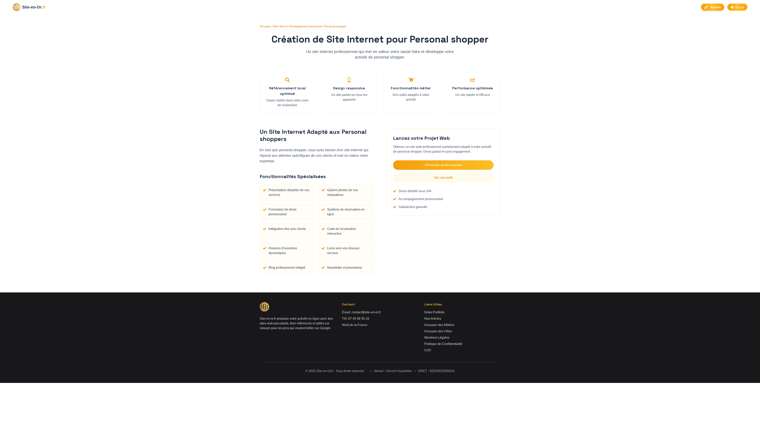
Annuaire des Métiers (439, 325)
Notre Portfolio (434, 312)
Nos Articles (432, 318)
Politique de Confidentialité (443, 344)
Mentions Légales (436, 337)
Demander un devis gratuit (443, 165)
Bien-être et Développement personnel (297, 26)
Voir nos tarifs (443, 177)
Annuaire (265, 26)
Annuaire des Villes (438, 331)
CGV (427, 350)
